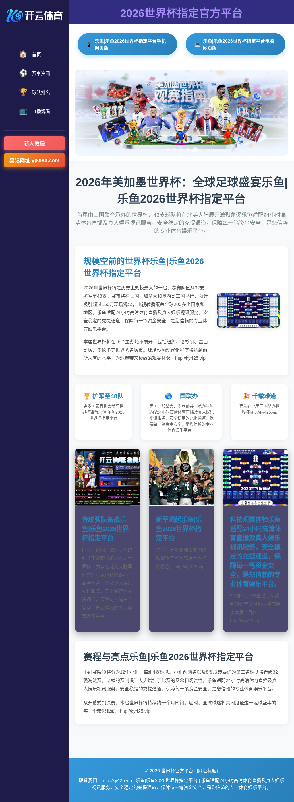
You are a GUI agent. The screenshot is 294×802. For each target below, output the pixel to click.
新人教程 (34, 144)
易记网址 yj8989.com (34, 160)
